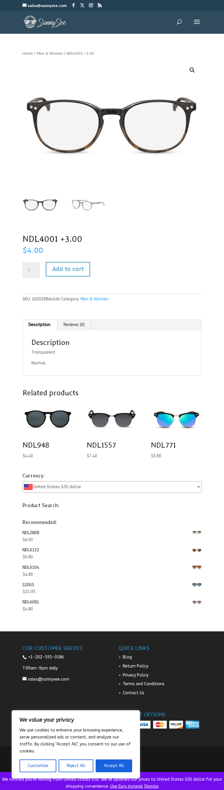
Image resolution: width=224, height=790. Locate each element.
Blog (127, 657)
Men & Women (50, 53)
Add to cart (68, 269)
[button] (192, 70)
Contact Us (133, 692)
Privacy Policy (135, 675)
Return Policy (135, 666)
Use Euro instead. (126, 786)
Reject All (76, 765)
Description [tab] (39, 324)
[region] (76, 744)
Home (27, 53)
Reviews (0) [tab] (74, 324)
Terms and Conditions (143, 683)
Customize (38, 765)
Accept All (114, 765)
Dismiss (151, 786)
